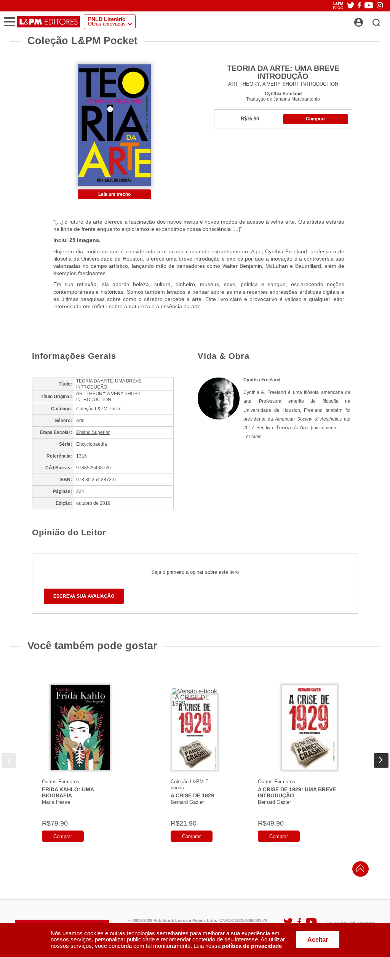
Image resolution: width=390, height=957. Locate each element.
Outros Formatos (60, 781)
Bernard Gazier (187, 802)
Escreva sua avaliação (83, 596)
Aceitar (317, 939)
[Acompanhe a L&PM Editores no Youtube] (369, 5)
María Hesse (56, 802)
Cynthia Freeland (283, 93)
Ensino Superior (93, 432)
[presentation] (8, 760)
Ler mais (252, 436)
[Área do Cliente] (367, 20)
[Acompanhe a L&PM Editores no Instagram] (380, 5)
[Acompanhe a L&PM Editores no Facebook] (359, 5)
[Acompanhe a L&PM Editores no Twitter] (350, 5)
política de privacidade (252, 946)
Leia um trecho (114, 194)
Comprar (315, 119)
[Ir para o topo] (358, 870)
